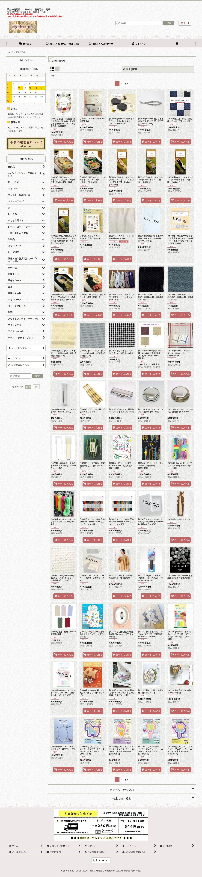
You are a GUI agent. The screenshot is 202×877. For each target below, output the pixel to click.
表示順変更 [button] (131, 69)
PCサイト (103, 860)
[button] (177, 44)
